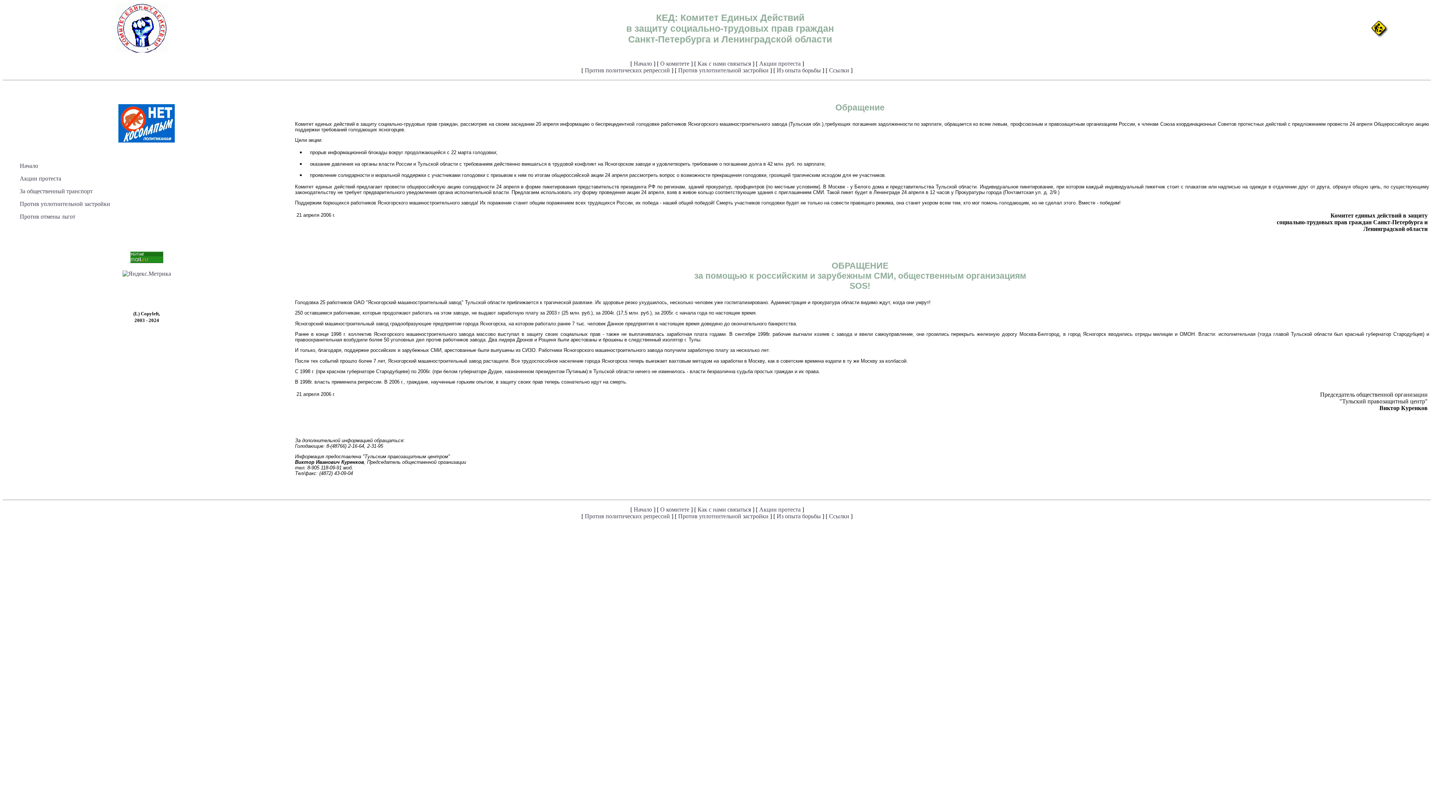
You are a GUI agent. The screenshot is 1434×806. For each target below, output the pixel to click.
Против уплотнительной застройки (723, 70)
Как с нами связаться (724, 63)
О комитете (674, 63)
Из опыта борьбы (799, 70)
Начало (643, 63)
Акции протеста (780, 63)
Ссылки (839, 70)
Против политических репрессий (627, 70)
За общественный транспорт (56, 191)
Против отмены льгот (47, 216)
